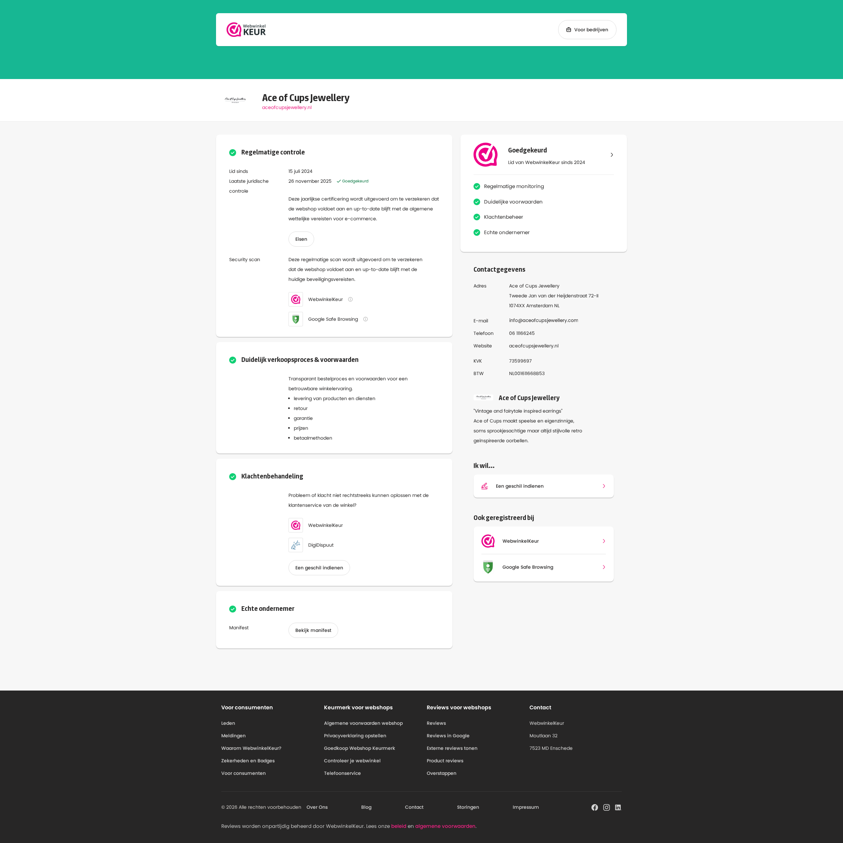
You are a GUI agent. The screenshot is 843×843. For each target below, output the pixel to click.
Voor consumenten (243, 773)
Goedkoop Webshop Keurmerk (359, 748)
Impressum (526, 807)
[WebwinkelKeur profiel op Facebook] (594, 806)
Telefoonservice (342, 773)
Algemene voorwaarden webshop (363, 723)
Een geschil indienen (319, 567)
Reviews (436, 723)
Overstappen (441, 773)
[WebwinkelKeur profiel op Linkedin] (618, 806)
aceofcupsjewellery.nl (287, 107)
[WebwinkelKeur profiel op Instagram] (606, 806)
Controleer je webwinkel (352, 760)
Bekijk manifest (313, 630)
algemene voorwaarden (445, 826)
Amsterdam (539, 305)
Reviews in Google (448, 735)
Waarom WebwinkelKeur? (251, 748)
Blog (366, 807)
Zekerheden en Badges (248, 760)
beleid (398, 826)
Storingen (468, 807)
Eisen (301, 239)
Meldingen (233, 735)
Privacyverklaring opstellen (355, 735)
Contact (414, 807)
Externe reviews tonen (452, 748)
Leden (228, 723)
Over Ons (317, 807)
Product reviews (445, 760)
